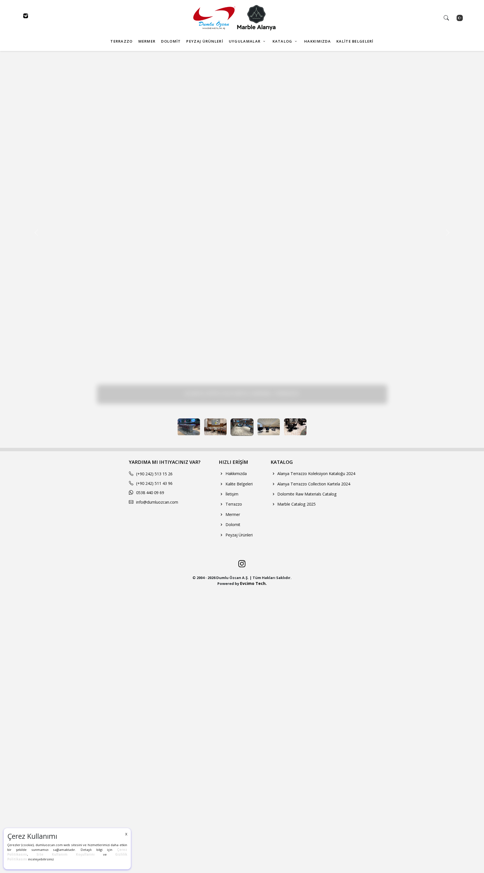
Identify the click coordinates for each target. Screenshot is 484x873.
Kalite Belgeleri (238, 484)
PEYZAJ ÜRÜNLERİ (204, 41)
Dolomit (232, 524)
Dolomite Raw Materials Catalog (306, 494)
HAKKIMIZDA (317, 41)
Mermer (232, 514)
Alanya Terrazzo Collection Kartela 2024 (313, 484)
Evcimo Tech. (253, 583)
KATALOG (283, 41)
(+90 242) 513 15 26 (154, 473)
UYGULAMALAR (245, 41)
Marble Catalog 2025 (296, 504)
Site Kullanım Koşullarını (65, 854)
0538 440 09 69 (150, 492)
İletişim (231, 494)
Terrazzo (233, 504)
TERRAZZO (121, 41)
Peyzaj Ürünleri (238, 535)
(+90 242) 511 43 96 (154, 483)
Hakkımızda (235, 473)
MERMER (147, 41)
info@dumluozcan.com (157, 502)
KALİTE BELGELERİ (355, 41)
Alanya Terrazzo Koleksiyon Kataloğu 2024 (315, 473)
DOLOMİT (171, 41)
